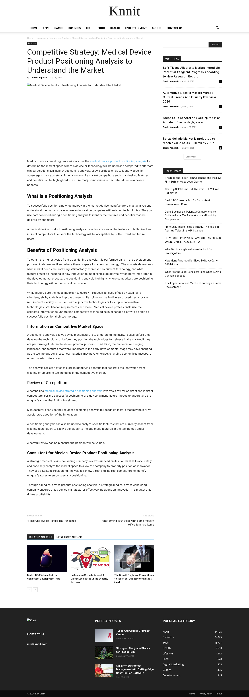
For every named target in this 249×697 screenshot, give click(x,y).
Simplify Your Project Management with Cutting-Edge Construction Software (135, 669)
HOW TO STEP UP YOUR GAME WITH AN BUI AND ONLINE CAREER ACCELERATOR (193, 240)
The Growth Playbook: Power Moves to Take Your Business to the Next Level (134, 579)
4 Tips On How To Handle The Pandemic (51, 520)
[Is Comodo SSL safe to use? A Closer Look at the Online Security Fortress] (90, 558)
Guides (156, 28)
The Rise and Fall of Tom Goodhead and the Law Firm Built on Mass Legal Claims (193, 179)
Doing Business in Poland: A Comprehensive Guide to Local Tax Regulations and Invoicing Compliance (191, 215)
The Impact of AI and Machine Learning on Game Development (193, 285)
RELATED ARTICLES (40, 537)
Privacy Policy (205, 693)
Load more (191, 156)
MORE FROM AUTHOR (69, 537)
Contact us (174, 28)
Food (101, 28)
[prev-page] (29, 589)
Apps (46, 28)
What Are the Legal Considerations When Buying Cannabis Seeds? (193, 273)
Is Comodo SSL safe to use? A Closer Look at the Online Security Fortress (89, 579)
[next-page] (35, 589)
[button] (217, 28)
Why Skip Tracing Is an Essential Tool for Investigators (188, 251)
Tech (89, 28)
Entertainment (136, 28)
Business (74, 28)
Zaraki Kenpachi (38, 77)
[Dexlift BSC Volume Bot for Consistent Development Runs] (47, 558)
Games (58, 28)
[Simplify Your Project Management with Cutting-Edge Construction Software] (104, 670)
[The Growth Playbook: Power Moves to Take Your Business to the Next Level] (134, 558)
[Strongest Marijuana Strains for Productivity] (104, 652)
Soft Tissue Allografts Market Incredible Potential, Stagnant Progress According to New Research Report (191, 72)
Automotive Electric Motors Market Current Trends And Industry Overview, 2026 (190, 97)
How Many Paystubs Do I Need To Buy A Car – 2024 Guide (191, 262)
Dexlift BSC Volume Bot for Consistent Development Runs (187, 202)
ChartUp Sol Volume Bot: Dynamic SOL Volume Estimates (192, 191)
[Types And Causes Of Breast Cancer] (104, 635)
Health (115, 28)
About (219, 693)
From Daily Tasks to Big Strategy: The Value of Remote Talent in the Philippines (192, 228)
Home (34, 28)
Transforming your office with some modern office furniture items (127, 522)
